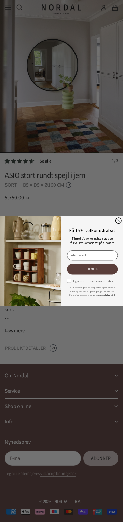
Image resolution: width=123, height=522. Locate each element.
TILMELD (92, 269)
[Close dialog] (118, 220)
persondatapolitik (106, 294)
